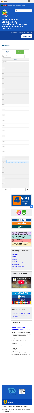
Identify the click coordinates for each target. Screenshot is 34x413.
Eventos (6, 45)
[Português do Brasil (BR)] (2, 5)
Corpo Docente (16, 264)
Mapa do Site (5, 7)
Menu (28, 36)
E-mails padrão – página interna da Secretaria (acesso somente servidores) (21, 315)
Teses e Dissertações (18, 266)
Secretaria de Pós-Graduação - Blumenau (21, 328)
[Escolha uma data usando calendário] (7, 56)
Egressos (14, 268)
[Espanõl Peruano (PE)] (6, 5)
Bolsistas (14, 259)
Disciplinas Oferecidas (18, 263)
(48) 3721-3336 (15, 345)
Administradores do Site (25, 32)
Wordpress (5, 408)
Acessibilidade (11, 5)
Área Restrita (14, 32)
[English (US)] (4, 5)
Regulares (14, 256)
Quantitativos (15, 254)
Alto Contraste (20, 5)
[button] (27, 189)
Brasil (5, 1)
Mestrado (15, 258)
